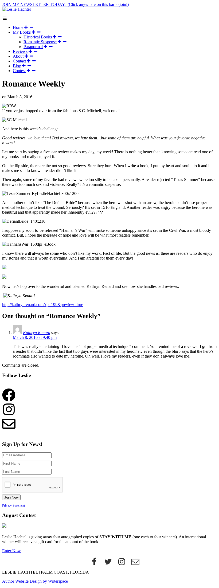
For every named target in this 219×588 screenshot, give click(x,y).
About (18, 56)
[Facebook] (94, 563)
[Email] (136, 563)
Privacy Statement (13, 505)
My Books (22, 32)
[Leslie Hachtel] (16, 9)
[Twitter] (108, 563)
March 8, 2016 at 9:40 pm (35, 337)
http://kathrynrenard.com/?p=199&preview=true (42, 304)
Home (18, 27)
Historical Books (38, 37)
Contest (19, 70)
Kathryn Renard (36, 332)
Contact (19, 61)
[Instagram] (122, 563)
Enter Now (11, 550)
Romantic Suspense (40, 42)
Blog (17, 66)
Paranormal (33, 46)
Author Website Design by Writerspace (35, 581)
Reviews (20, 51)
